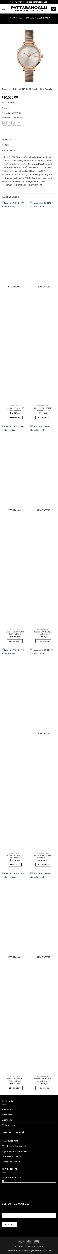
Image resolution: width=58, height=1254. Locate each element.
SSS (29, 1246)
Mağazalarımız (9, 1125)
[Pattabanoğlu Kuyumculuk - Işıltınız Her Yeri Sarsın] (29, 9)
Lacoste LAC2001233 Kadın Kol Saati (15, 856)
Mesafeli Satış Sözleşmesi (14, 1146)
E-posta (5, 1211)
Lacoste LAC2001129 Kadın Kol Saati (43, 409)
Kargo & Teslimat (10, 1140)
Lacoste (30, 18)
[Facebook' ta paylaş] (9, 123)
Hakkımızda (7, 1114)
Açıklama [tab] (6, 139)
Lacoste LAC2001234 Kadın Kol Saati (15, 633)
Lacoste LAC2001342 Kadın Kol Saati (43, 1080)
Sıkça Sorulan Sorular (11, 1177)
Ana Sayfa (12, 18)
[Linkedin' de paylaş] (19, 123)
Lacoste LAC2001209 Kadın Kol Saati (15, 1080)
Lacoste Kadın (43, 18)
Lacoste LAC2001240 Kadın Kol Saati (43, 856)
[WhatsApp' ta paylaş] (4, 123)
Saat (21, 18)
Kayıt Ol (9, 1224)
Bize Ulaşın (7, 1119)
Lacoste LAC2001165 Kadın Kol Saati (15, 409)
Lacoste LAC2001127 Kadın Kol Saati (43, 633)
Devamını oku (15, 417)
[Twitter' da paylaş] (14, 123)
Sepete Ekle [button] (15, 864)
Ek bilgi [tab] (5, 145)
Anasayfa (6, 1109)
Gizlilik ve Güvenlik (11, 1161)
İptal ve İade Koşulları (12, 1156)
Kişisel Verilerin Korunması (14, 1151)
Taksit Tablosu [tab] (9, 150)
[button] (3, 8)
